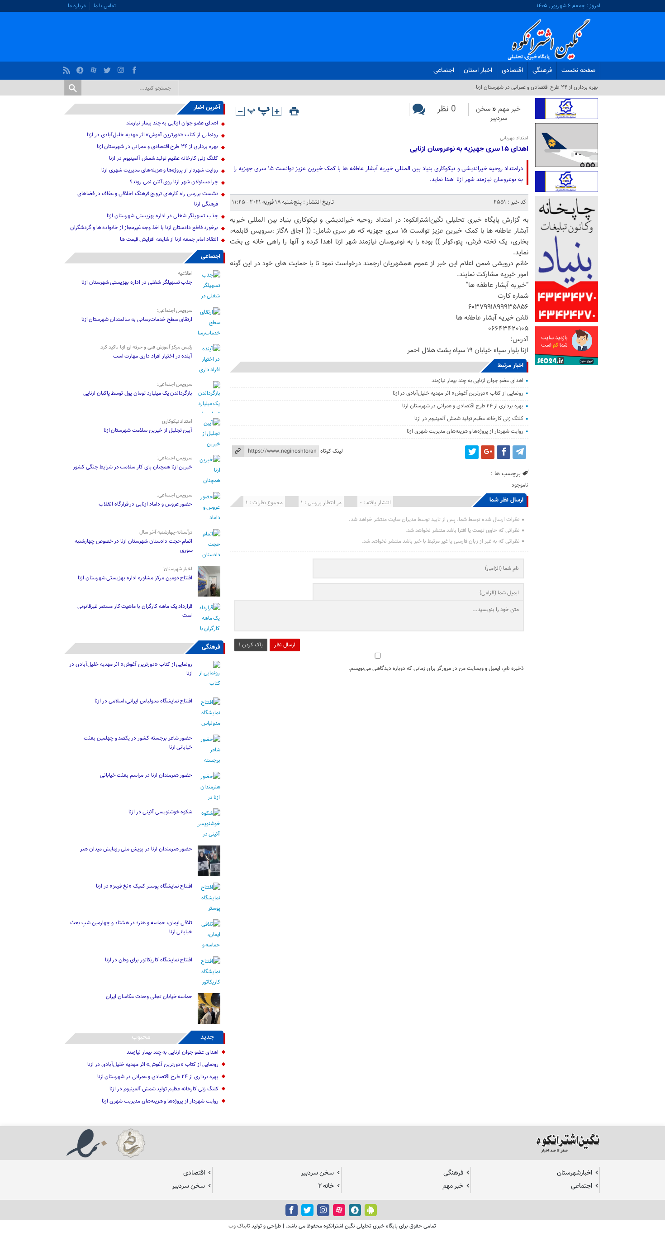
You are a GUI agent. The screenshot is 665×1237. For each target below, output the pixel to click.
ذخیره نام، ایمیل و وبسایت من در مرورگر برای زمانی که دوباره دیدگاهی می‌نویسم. (436, 668)
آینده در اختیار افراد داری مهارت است (153, 356)
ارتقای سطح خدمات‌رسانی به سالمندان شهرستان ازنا (137, 319)
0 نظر (446, 109)
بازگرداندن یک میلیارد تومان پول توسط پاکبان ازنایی (138, 393)
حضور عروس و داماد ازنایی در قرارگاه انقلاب (146, 504)
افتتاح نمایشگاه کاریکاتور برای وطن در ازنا (149, 960)
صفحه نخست (578, 71)
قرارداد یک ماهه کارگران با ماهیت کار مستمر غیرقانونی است (134, 611)
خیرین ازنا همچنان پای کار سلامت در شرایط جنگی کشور (132, 467)
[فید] (67, 68)
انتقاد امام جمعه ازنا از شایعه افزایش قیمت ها (169, 239)
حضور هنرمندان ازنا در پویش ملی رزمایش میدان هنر (136, 849)
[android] (371, 1210)
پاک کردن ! (251, 645)
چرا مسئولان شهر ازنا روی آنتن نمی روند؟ (174, 182)
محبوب (141, 1037)
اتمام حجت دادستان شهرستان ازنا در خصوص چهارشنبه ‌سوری (134, 545)
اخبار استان (478, 71)
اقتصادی (512, 71)
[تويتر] (108, 68)
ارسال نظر (284, 645)
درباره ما (77, 6)
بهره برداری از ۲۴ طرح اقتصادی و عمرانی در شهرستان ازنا (462, 406)
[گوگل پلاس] (487, 452)
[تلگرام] (519, 452)
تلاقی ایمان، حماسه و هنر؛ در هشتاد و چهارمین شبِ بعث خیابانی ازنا (131, 927)
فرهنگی (542, 71)
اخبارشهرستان (574, 1173)
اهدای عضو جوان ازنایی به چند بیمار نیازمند (477, 381)
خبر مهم (509, 109)
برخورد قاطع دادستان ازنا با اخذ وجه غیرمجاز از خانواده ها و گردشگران (144, 228)
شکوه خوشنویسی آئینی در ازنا (160, 812)
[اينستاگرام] (122, 68)
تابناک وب (239, 1226)
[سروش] (81, 68)
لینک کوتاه (331, 451)
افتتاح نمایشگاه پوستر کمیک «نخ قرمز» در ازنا (144, 886)
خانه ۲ (326, 1186)
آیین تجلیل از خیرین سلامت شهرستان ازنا (148, 430)
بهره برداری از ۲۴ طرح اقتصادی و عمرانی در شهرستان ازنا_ (536, 87)
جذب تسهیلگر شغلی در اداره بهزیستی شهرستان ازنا (162, 216)
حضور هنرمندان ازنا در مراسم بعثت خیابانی (146, 775)
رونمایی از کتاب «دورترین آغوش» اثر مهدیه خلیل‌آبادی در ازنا (458, 393)
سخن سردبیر (491, 114)
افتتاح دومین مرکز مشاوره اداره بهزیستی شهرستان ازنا (135, 578)
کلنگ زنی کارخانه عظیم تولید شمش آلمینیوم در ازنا (468, 419)
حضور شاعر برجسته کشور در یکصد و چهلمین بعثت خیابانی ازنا (138, 742)
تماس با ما (105, 6)
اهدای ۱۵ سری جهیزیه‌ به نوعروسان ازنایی (469, 149)
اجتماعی (443, 71)
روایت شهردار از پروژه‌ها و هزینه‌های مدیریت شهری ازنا (465, 431)
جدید (207, 1037)
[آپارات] (95, 68)
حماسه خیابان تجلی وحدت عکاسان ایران (149, 997)
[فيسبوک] (135, 68)
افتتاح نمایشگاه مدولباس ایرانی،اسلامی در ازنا (143, 701)
